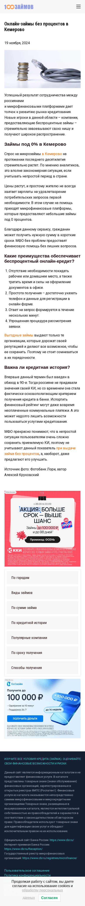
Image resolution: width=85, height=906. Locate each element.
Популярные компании (29, 637)
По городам (20, 577)
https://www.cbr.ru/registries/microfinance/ (49, 858)
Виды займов (21, 592)
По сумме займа (24, 607)
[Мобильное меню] (78, 6)
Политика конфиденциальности (27, 875)
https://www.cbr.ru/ (62, 840)
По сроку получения (26, 652)
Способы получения (26, 667)
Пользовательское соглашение (26, 870)
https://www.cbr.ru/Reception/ (23, 849)
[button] (42, 578)
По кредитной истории (29, 622)
